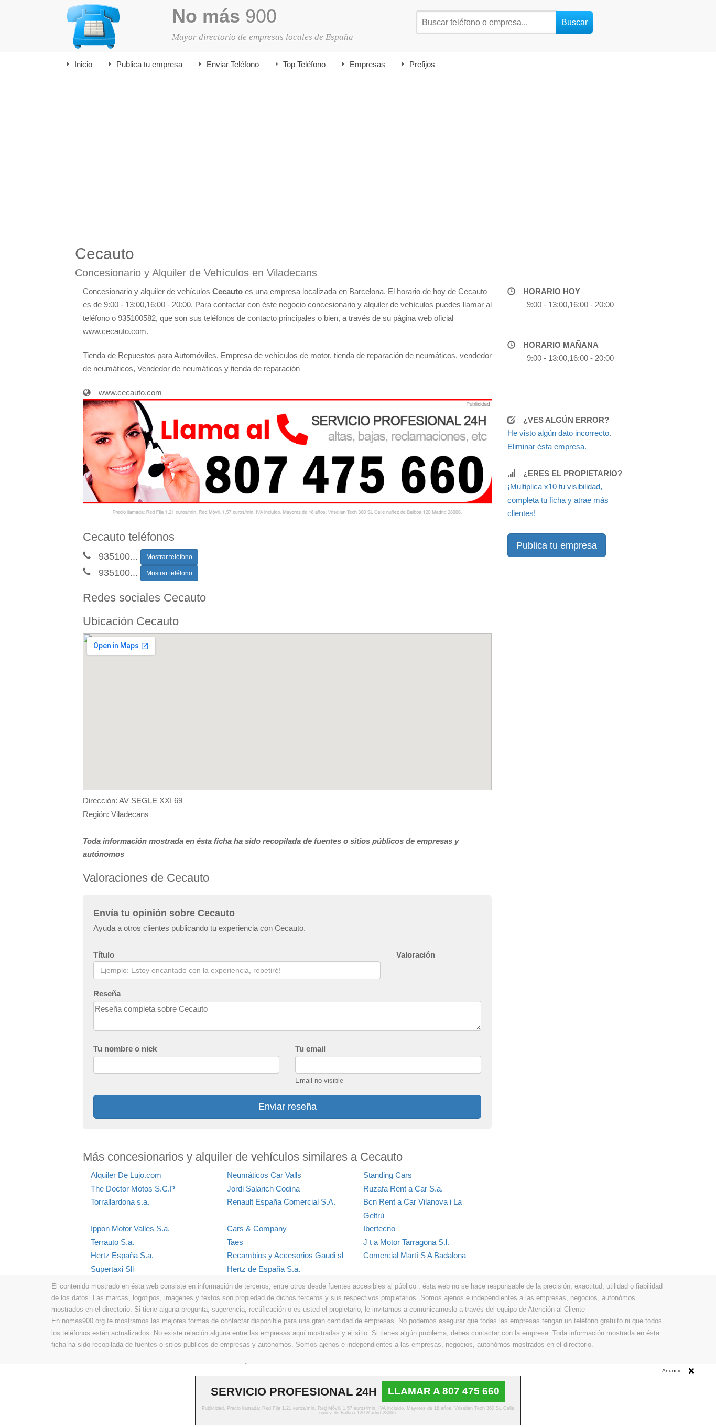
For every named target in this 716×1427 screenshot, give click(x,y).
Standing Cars (387, 1175)
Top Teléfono (304, 64)
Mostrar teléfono (169, 557)
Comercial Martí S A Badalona (414, 1255)
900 (224, 16)
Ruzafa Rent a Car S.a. (403, 1188)
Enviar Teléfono (233, 64)
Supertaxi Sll (112, 1268)
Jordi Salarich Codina (263, 1188)
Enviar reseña (287, 1106)
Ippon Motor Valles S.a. (130, 1228)
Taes (235, 1242)
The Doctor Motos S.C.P (133, 1188)
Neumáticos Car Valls (264, 1175)
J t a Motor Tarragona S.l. (406, 1242)
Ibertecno (379, 1228)
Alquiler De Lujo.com (126, 1175)
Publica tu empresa (149, 64)
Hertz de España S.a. (263, 1268)
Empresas (367, 64)
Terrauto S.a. (112, 1242)
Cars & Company (257, 1228)
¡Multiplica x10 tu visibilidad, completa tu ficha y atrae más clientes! (558, 500)
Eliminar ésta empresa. (547, 446)
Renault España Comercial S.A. (281, 1201)
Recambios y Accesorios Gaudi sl (285, 1255)
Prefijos (422, 64)
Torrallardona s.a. (120, 1201)
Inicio (83, 64)
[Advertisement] (358, 155)
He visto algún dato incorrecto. (559, 432)
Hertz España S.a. (122, 1255)
